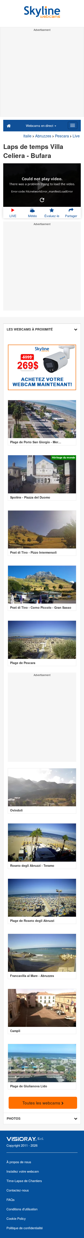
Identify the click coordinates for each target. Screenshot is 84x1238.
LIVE (12, 215)
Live (76, 135)
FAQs (10, 1199)
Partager (71, 215)
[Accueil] (8, 125)
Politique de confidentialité (24, 1228)
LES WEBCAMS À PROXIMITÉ (30, 329)
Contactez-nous (17, 1190)
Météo (32, 215)
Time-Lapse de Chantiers (24, 1180)
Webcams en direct (40, 125)
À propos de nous (18, 1162)
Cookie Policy (16, 1218)
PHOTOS (13, 1118)
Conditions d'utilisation (21, 1209)
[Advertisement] (42, 74)
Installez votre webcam (22, 1171)
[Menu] (72, 125)
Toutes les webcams (41, 1103)
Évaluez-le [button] (51, 215)
